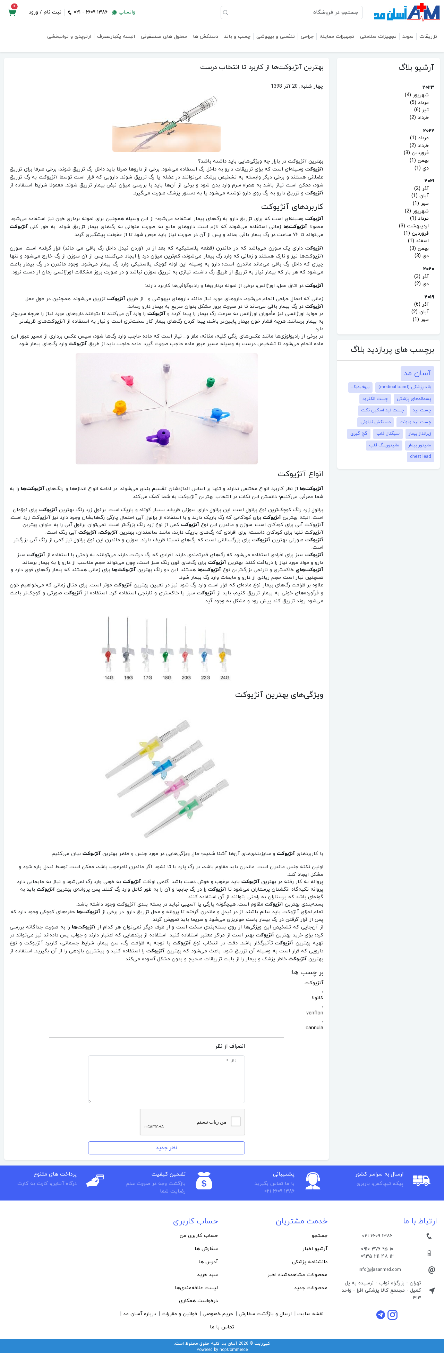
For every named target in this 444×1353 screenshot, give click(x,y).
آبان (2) (420, 312)
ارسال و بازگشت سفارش (265, 1314)
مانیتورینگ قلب (384, 445)
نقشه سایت (310, 1314)
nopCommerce (234, 1350)
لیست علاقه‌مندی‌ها (196, 1288)
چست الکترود (375, 399)
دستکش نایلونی (375, 422)
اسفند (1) (418, 241)
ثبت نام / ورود (45, 12)
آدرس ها (208, 1262)
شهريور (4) (417, 95)
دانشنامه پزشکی (309, 1262)
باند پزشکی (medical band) (404, 387)
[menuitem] (276, 1235)
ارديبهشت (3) (414, 226)
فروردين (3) (416, 153)
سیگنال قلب (388, 433)
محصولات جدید (310, 1288)
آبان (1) (420, 196)
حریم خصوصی (218, 1314)
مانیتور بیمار (419, 445)
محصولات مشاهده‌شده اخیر (297, 1274)
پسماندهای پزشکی (414, 399)
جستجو (319, 1235)
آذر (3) (421, 276)
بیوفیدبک (360, 387)
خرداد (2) (419, 117)
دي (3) (422, 256)
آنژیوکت (314, 983)
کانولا (317, 998)
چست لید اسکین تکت (382, 410)
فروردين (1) (416, 233)
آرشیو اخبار (314, 1248)
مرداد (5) (419, 102)
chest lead (420, 457)
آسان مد (417, 373)
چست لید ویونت (415, 422)
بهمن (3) (419, 248)
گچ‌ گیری (358, 433)
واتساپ (126, 12)
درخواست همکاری (198, 1300)
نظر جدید (166, 1148)
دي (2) (422, 284)
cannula (314, 1028)
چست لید (422, 410)
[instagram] (392, 1314)
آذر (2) (421, 188)
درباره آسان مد (139, 1314)
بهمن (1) (419, 160)
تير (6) (421, 110)
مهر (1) (421, 203)
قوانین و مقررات (179, 1314)
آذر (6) (421, 304)
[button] (12, 12)
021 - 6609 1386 (90, 12)
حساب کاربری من (199, 1235)
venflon (314, 1013)
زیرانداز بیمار (420, 433)
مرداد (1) (419, 138)
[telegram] (381, 1314)
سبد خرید (207, 1274)
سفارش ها (206, 1248)
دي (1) (422, 168)
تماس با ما (222, 1327)
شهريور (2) (417, 211)
